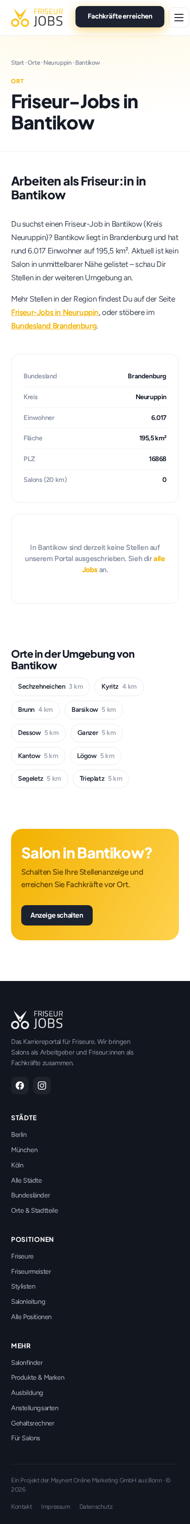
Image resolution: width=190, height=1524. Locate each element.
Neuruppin (57, 62)
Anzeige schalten (56, 915)
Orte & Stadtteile (34, 1210)
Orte (34, 62)
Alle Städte (26, 1180)
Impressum (55, 1506)
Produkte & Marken (37, 1377)
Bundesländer (30, 1195)
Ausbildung (27, 1392)
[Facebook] (20, 1085)
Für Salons (25, 1438)
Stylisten (23, 1286)
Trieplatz (101, 778)
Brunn (35, 709)
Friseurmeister (31, 1271)
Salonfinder (27, 1362)
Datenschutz (96, 1506)
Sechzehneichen (50, 686)
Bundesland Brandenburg (53, 325)
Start (17, 62)
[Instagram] (42, 1085)
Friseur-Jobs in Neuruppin (55, 312)
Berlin (19, 1134)
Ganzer (96, 732)
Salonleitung (28, 1301)
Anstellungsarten (35, 1408)
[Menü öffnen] (179, 17)
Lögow (96, 756)
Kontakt (21, 1506)
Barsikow (93, 709)
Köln (17, 1165)
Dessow (38, 732)
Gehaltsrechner (32, 1423)
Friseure (22, 1256)
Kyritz (119, 686)
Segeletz (39, 778)
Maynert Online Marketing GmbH (94, 1480)
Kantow (38, 756)
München (24, 1150)
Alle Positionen (31, 1317)
